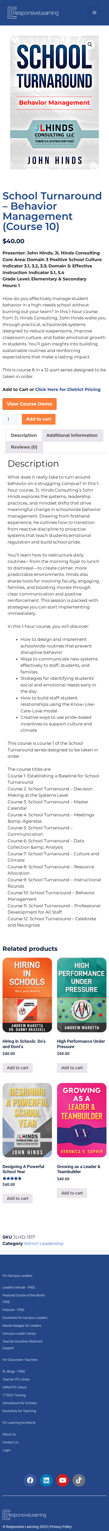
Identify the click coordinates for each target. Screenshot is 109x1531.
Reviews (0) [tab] (24, 447)
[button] (90, 44)
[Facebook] (30, 1480)
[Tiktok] (78, 1480)
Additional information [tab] (72, 435)
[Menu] (94, 12)
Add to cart (38, 419)
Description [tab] (24, 435)
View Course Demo (29, 404)
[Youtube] (62, 1480)
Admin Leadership (44, 1243)
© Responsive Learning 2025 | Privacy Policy (37, 1527)
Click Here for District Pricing (68, 389)
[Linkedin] (46, 1480)
